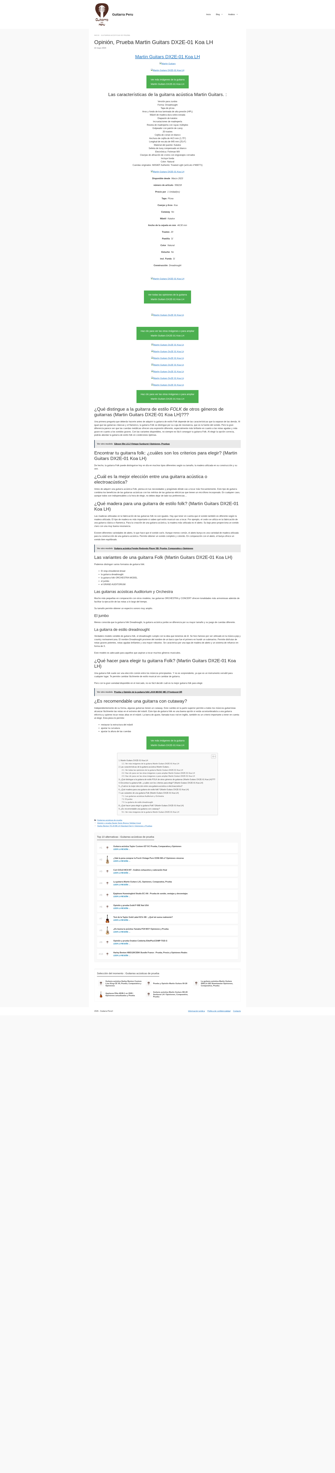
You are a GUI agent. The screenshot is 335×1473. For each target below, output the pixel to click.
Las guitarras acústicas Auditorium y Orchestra (144, 796)
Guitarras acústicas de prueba (115, 35)
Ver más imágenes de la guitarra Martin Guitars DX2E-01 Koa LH (152, 764)
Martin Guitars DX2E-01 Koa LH (167, 56)
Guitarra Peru (122, 14)
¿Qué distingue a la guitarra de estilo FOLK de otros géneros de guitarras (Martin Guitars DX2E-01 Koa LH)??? (168, 779)
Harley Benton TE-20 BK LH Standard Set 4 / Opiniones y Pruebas (124, 826)
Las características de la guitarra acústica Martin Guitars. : (145, 767)
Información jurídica (196, 1011)
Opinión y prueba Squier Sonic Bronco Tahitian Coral (119, 823)
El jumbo (128, 799)
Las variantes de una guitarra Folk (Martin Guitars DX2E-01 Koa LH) (150, 793)
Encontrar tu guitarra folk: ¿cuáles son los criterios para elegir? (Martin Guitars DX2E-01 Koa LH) (162, 783)
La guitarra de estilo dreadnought (139, 802)
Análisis (231, 14)
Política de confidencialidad (218, 1011)
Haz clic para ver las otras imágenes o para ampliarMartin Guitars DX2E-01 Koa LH (167, 333)
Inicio (208, 14)
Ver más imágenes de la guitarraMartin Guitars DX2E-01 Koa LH (168, 82)
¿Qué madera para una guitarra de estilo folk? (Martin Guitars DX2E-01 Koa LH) (155, 789)
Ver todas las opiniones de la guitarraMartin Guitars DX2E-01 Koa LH (167, 297)
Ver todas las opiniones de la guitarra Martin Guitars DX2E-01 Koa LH (154, 770)
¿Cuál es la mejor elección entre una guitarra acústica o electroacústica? (151, 786)
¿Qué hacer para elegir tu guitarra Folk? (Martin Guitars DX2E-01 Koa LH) (152, 805)
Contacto (237, 1011)
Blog (218, 14)
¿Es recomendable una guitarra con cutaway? (140, 809)
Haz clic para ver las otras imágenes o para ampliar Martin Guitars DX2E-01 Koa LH (160, 773)
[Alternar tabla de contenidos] (212, 756)
